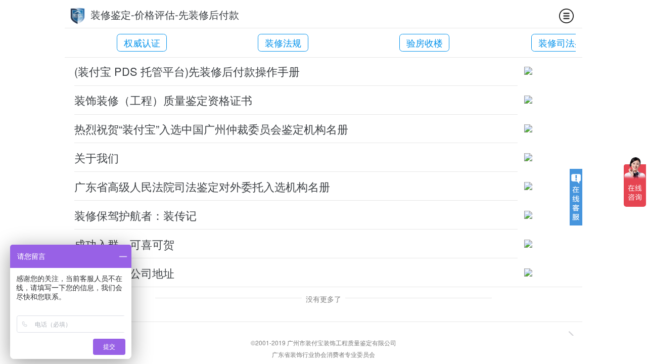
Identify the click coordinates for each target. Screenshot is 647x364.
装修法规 (283, 42)
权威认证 (142, 42)
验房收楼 (424, 42)
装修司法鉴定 (565, 42)
